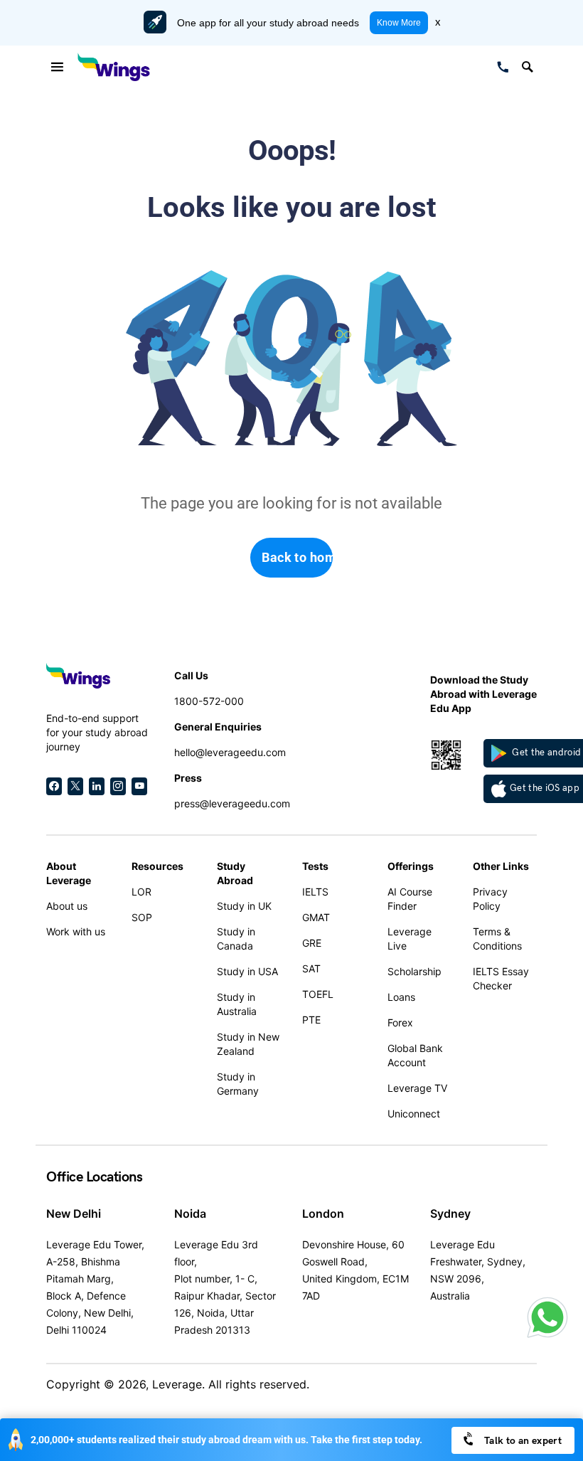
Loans (401, 997)
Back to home (297, 557)
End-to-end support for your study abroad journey (97, 732)
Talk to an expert (522, 1441)
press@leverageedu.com (232, 803)
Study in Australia (237, 1004)
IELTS (315, 892)
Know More (399, 23)
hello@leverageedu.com (230, 752)
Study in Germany (238, 1083)
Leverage (177, 1384)
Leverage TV (417, 1088)
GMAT (316, 917)
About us (66, 906)
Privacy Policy (490, 899)
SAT (311, 968)
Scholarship (414, 971)
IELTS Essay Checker (501, 978)
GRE (311, 943)
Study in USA (247, 971)
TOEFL (317, 994)
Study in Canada (236, 938)
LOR (141, 892)
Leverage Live (409, 938)
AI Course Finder (409, 899)
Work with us (75, 931)
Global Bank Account (415, 1055)
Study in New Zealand (248, 1044)
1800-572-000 (209, 701)
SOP (142, 917)
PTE (311, 1020)
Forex (400, 1022)
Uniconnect (413, 1113)
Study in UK (244, 906)
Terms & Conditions (497, 938)
